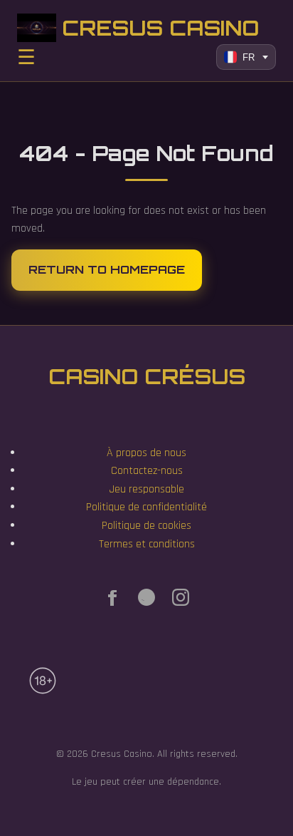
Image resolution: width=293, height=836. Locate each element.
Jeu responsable (147, 489)
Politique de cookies (146, 525)
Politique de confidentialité (146, 507)
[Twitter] (146, 600)
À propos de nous (146, 452)
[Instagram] (180, 600)
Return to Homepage (106, 269)
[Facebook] (112, 600)
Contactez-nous (147, 470)
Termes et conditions (147, 544)
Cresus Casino (160, 28)
